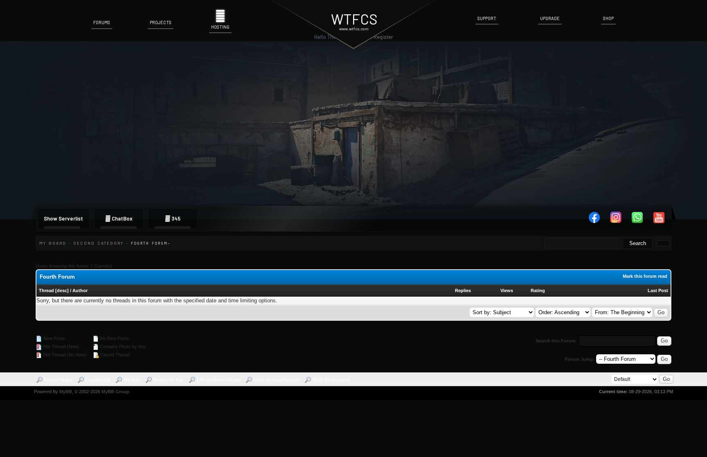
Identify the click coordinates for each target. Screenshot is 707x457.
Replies (463, 290)
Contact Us (98, 380)
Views (506, 290)
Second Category (99, 243)
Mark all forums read (276, 380)
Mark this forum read (645, 276)
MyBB (65, 391)
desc (62, 290)
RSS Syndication (331, 380)
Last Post (658, 290)
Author (80, 290)
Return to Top (168, 380)
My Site (132, 380)
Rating (538, 290)
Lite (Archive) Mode (218, 380)
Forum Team (58, 380)
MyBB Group (115, 391)
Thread (46, 290)
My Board (52, 243)
